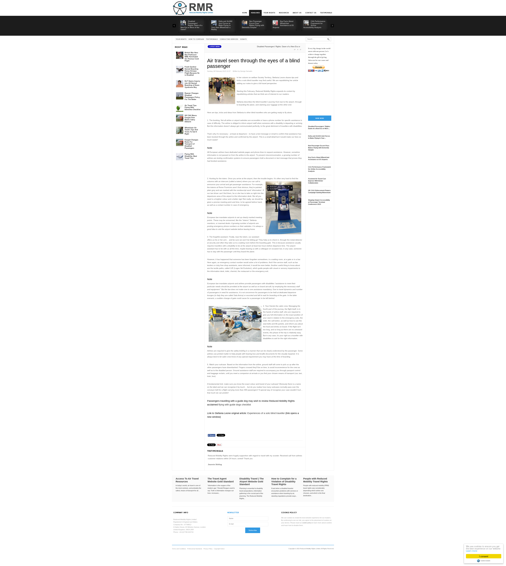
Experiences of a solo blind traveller (266, 413)
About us (297, 13)
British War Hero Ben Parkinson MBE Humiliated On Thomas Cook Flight (192, 57)
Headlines (255, 13)
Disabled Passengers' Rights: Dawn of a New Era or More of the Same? (191, 25)
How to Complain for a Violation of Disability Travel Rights (283, 481)
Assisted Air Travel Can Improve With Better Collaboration (317, 181)
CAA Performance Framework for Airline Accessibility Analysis (314, 24)
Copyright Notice (219, 549)
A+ (294, 49)
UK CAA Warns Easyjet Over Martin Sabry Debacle (191, 118)
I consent (483, 556)
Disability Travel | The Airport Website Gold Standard (251, 481)
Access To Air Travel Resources (187, 480)
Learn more (471, 550)
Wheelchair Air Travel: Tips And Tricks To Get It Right (191, 131)
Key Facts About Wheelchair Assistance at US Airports (283, 24)
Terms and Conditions (179, 549)
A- (300, 49)
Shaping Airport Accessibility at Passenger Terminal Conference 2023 (319, 202)
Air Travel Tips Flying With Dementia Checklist (192, 107)
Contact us (310, 13)
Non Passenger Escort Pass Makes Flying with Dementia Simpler (253, 24)
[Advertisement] (255, 169)
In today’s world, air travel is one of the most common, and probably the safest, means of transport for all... (188, 488)
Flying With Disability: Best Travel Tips (191, 156)
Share (211, 435)
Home (244, 13)
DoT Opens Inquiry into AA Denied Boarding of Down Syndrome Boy (192, 84)
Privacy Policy (208, 549)
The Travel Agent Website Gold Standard (221, 480)
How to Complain (196, 39)
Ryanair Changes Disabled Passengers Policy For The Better (192, 96)
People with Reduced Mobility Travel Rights (315, 480)
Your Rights (269, 13)
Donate (243, 39)
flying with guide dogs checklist (235, 404)
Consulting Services (229, 39)
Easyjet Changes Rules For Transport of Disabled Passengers (191, 144)
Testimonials (326, 13)
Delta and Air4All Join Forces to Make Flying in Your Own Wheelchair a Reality (221, 25)
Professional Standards (194, 549)
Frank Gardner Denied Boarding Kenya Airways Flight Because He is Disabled (192, 71)
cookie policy (307, 523)
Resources (284, 13)
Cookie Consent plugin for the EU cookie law (483, 560)
